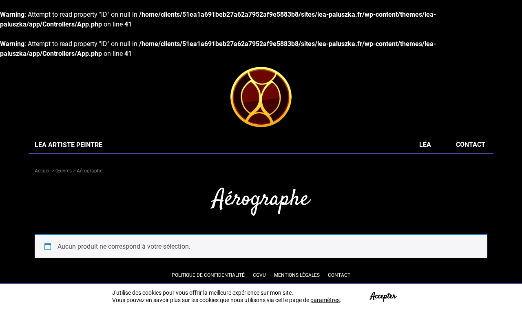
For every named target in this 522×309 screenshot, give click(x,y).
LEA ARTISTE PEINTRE (68, 145)
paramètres (325, 300)
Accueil (43, 171)
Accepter (383, 296)
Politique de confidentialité (208, 275)
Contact (470, 144)
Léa (425, 144)
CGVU (259, 275)
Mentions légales (297, 275)
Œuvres (63, 171)
